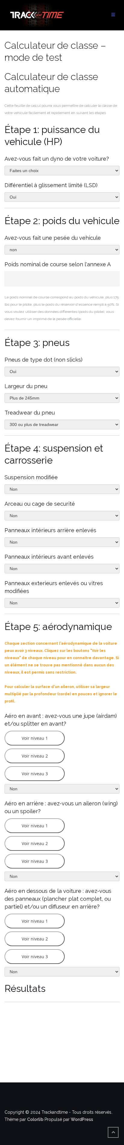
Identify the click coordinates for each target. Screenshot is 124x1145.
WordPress (82, 1119)
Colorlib (35, 1119)
